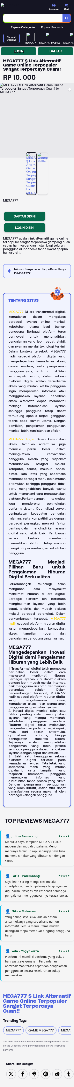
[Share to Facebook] (23, 1073)
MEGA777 (15, 311)
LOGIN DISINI (24, 227)
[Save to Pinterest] (46, 1073)
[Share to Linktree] (34, 1073)
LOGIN (18, 51)
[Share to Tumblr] (69, 1073)
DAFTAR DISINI (25, 216)
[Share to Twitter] (11, 1073)
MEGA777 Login (21, 439)
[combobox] (33, 18)
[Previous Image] (3, 121)
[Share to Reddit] (57, 1073)
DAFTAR (56, 51)
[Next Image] (70, 121)
